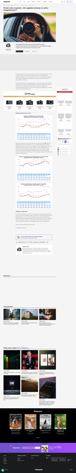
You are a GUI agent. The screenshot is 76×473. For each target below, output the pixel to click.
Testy (24, 1)
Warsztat (39, 1)
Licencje (18, 459)
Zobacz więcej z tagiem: (16, 348)
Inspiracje (33, 1)
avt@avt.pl (69, 459)
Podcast (70, 1)
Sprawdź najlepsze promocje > (65, 91)
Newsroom (5, 460)
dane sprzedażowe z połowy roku (34, 83)
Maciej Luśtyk (8, 49)
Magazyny (50, 1)
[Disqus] (30, 291)
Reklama (5, 459)
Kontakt (5, 457)
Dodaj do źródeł (18, 51)
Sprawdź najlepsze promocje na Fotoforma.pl (29, 96)
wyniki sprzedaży (42, 242)
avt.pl (68, 460)
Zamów (38, 437)
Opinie (28, 1)
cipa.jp (33, 224)
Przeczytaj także (8, 306)
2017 (27, 242)
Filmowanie (45, 1)
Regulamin (19, 457)
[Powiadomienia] (2, 470)
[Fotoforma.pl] (30, 94)
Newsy (20, 1)
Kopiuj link (33, 51)
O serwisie (5, 463)
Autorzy (5, 461)
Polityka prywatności (20, 460)
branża (31, 242)
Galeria (32, 457)
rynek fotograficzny (21, 242)
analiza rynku (35, 242)
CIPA (47, 242)
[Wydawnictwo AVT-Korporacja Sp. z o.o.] (48, 459)
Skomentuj (26, 51)
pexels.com (24, 227)
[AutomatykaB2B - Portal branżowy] (39, 470)
